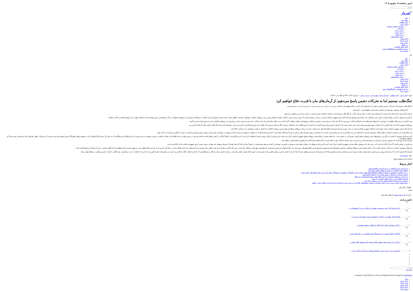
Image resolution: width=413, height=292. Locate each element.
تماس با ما (404, 51)
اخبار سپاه (404, 39)
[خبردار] (406, 13)
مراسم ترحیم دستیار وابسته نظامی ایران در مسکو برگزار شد (386, 181)
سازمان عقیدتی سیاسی (395, 26)
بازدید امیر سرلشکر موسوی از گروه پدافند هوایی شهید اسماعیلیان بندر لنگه (381, 177)
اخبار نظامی (403, 22)
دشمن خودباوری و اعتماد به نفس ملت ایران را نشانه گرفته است (385, 175)
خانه (406, 18)
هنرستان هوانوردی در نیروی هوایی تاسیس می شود (390, 179)
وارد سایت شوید (399, 195)
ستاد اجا (401, 28)
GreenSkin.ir (407, 275)
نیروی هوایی (399, 35)
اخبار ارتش (404, 24)
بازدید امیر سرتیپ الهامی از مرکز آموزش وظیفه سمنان (388, 168)
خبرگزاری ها (384, 95)
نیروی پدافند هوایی (397, 37)
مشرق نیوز (374, 95)
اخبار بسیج (404, 43)
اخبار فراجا (404, 41)
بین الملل (404, 45)
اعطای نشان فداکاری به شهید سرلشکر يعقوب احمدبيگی (388, 170)
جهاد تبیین (404, 20)
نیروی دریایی (399, 30)
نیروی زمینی (399, 32)
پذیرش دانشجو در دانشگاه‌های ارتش (395, 49)
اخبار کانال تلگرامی (401, 47)
